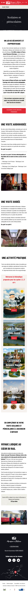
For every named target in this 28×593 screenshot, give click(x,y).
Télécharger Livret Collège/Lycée (9, 166)
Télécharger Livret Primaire (8, 161)
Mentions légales (10, 583)
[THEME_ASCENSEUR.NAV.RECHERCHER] (26, 2)
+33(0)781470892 (14, 546)
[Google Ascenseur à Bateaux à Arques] (9, 560)
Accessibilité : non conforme (19, 583)
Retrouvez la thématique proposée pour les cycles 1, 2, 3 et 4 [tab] (14, 280)
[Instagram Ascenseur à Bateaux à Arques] (18, 560)
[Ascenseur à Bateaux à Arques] (14, 2)
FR (22, 2)
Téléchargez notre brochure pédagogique (14, 111)
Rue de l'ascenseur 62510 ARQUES (14, 551)
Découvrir (14, 310)
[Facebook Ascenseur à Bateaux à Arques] (14, 560)
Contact (3, 583)
